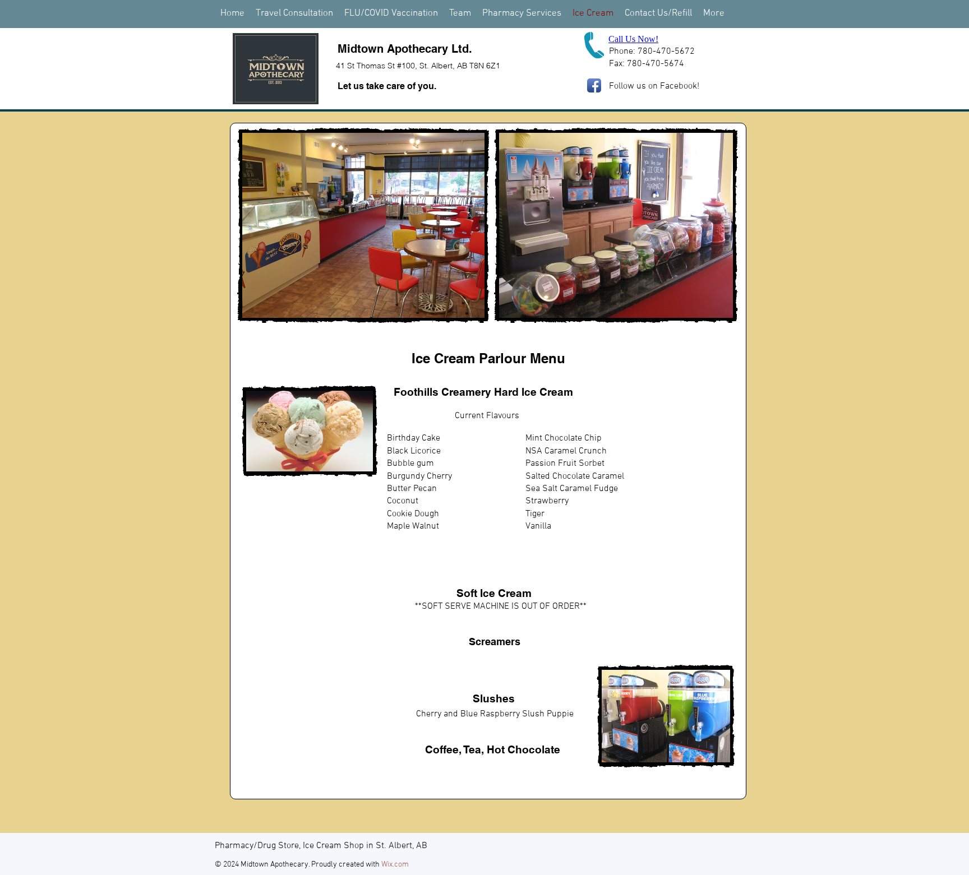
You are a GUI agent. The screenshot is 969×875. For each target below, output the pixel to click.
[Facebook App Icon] (594, 85)
